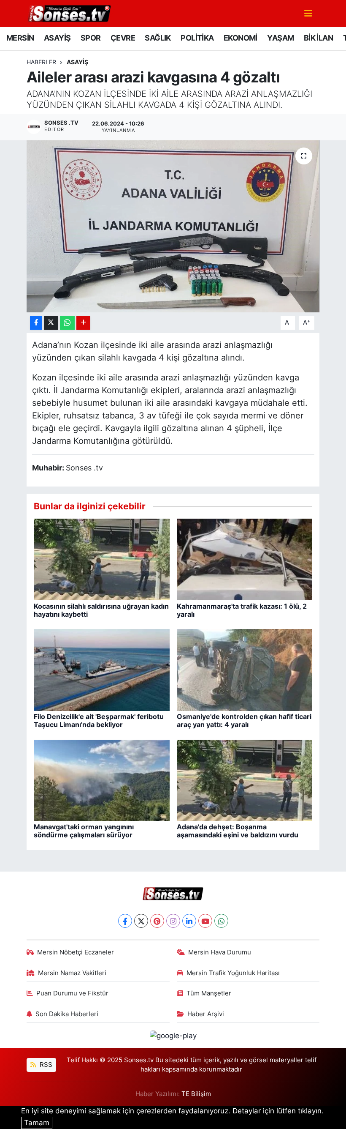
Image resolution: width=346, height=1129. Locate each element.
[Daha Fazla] (83, 323)
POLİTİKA (197, 37)
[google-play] (173, 1035)
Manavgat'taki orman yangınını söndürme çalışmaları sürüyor (84, 831)
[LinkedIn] (189, 921)
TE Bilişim (196, 1094)
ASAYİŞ (57, 37)
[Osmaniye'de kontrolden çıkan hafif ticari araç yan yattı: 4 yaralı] (245, 669)
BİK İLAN (318, 37)
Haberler (41, 62)
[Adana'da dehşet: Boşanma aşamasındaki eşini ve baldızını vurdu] (245, 780)
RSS (45, 1065)
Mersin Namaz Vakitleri (72, 973)
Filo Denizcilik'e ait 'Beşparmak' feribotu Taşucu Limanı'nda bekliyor (99, 720)
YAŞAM (280, 37)
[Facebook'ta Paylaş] (36, 323)
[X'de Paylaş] (51, 323)
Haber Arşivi (205, 1014)
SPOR (91, 37)
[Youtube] (205, 921)
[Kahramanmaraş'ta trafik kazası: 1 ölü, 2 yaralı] (245, 559)
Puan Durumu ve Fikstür (72, 993)
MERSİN (20, 37)
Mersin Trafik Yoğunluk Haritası (233, 973)
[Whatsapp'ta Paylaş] (67, 323)
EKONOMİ (240, 37)
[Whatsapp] (221, 921)
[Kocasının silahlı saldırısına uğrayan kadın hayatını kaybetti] (102, 559)
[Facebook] (125, 921)
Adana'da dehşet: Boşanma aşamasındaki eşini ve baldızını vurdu (237, 831)
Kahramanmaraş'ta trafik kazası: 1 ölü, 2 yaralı (242, 610)
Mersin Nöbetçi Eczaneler (75, 952)
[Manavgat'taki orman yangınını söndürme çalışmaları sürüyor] (102, 780)
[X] (141, 921)
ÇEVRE (123, 37)
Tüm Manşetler (209, 993)
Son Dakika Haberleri (66, 1014)
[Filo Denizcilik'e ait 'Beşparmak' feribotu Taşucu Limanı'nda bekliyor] (102, 669)
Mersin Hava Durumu (219, 952)
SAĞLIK (157, 37)
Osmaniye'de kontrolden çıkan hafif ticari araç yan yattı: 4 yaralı (244, 720)
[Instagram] (173, 921)
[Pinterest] (157, 921)
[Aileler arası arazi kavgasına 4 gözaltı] (173, 226)
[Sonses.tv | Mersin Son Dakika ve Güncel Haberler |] (69, 12)
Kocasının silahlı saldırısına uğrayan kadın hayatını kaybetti (101, 610)
